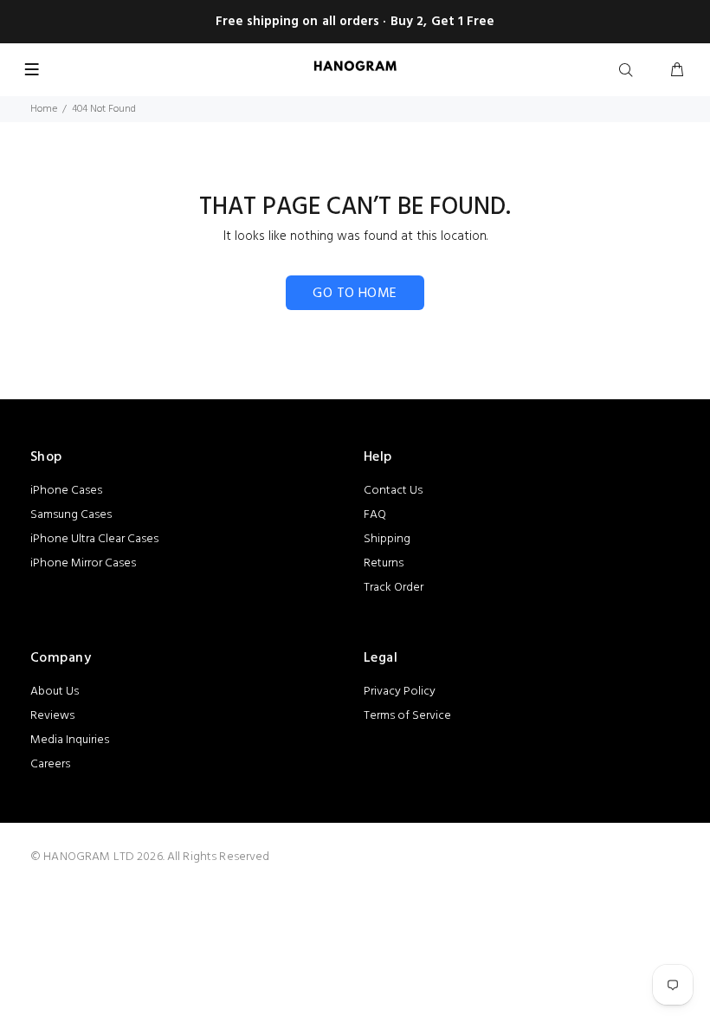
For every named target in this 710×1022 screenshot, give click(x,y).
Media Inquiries (69, 740)
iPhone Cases (66, 491)
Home (43, 109)
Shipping (387, 539)
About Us (54, 692)
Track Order (393, 588)
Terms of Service (407, 716)
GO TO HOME (355, 293)
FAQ (375, 515)
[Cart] (677, 71)
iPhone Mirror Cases (83, 563)
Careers (50, 764)
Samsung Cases (71, 515)
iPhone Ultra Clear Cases (94, 539)
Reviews (52, 716)
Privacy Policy (400, 692)
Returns (383, 563)
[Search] (629, 71)
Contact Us (393, 491)
